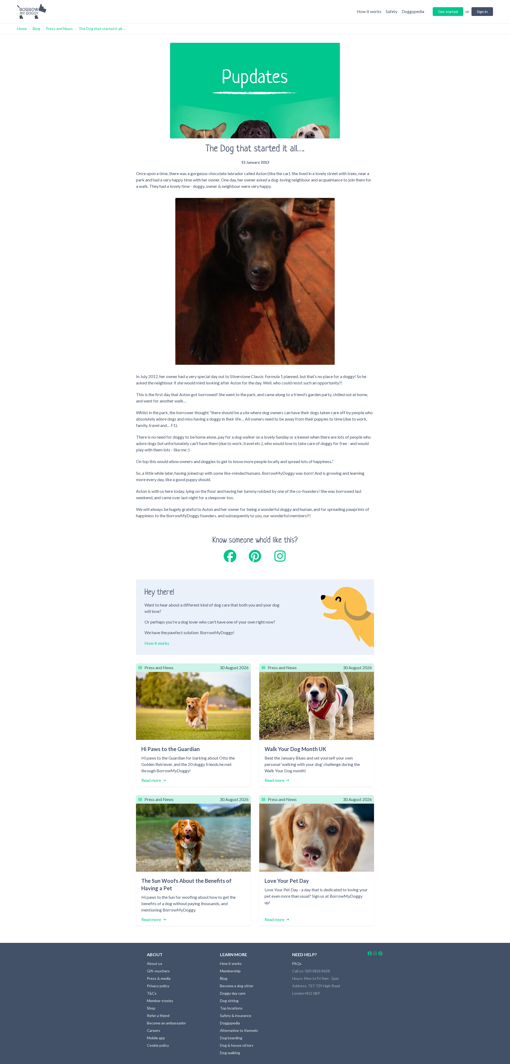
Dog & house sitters (236, 1045)
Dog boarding (231, 1038)
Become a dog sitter (236, 986)
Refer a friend (158, 1015)
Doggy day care (232, 993)
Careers (153, 1030)
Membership (230, 971)
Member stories (160, 1000)
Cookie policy (158, 1045)
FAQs (296, 963)
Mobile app (156, 1038)
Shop (151, 1008)
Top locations (231, 1008)
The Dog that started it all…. (102, 28)
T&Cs (151, 993)
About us (154, 963)
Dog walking (230, 1052)
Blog (36, 28)
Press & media (159, 978)
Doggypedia (230, 1023)
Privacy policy (158, 986)
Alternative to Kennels (239, 1030)
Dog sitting (229, 1000)
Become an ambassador (166, 1023)
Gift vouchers (158, 971)
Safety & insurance (235, 1015)
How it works (156, 643)
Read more (151, 780)
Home (22, 28)
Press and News (59, 28)
